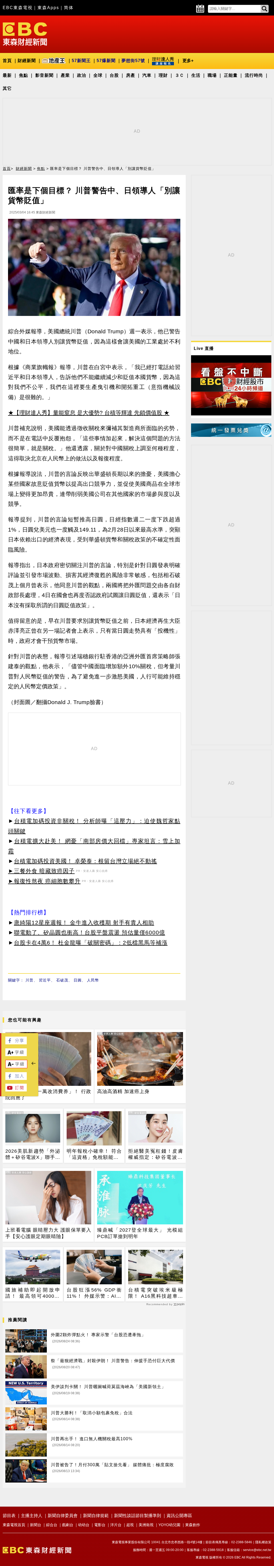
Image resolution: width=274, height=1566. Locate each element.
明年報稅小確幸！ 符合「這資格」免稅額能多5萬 (94, 1154)
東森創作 (192, 1525)
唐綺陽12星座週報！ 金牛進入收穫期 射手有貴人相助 (84, 922)
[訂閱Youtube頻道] (16, 1090)
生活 (195, 75)
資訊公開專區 (179, 1515)
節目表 (9, 1515)
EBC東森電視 (18, 7)
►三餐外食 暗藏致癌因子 (41, 871)
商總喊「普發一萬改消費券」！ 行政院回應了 (48, 1094)
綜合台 (51, 1525)
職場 (212, 75)
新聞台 (35, 1525)
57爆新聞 (106, 60)
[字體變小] (16, 1066)
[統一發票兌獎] (231, 435)
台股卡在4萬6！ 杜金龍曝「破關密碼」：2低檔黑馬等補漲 (91, 942)
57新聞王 (81, 60)
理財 (163, 75)
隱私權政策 (263, 1542)
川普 (29, 980)
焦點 (23, 75)
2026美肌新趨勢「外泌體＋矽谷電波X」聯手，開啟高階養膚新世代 (32, 1154)
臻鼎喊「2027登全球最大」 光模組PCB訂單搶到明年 (140, 1233)
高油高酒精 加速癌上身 (123, 1091)
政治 (81, 75)
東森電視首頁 (14, 1525)
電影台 (99, 1525)
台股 (114, 75)
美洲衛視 (146, 1525)
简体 (69, 7)
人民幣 (93, 980)
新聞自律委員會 (63, 1515)
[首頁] (25, 33)
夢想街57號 (133, 60)
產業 (65, 75)
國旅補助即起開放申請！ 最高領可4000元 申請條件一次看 (32, 1293)
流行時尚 (254, 75)
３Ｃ (179, 75)
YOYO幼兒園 (169, 1525)
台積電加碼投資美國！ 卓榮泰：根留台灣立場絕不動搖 (85, 861)
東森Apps (48, 7)
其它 (7, 88)
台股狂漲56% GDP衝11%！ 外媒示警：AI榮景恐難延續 (94, 1293)
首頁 (7, 60)
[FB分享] (16, 1043)
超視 (130, 1525)
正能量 (231, 75)
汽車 (146, 75)
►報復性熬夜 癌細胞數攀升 (44, 881)
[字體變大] (16, 1054)
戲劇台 (67, 1525)
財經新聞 (27, 60)
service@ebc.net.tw (257, 1550)
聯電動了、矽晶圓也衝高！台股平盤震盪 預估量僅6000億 (89, 932)
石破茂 (62, 980)
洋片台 (115, 1525)
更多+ (187, 60)
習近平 (45, 980)
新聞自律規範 (96, 1515)
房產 (130, 75)
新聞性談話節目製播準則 (137, 1515)
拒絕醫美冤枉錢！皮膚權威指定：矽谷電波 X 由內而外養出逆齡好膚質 (155, 1154)
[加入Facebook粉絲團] (16, 1078)
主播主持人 (31, 1515)
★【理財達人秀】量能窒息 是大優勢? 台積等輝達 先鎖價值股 (85, 413)
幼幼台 (83, 1525)
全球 (97, 75)
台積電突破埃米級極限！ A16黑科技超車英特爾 (155, 1293)
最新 (7, 75)
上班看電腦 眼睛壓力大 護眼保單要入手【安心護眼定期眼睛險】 (48, 1233)
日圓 (78, 980)
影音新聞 (44, 75)
